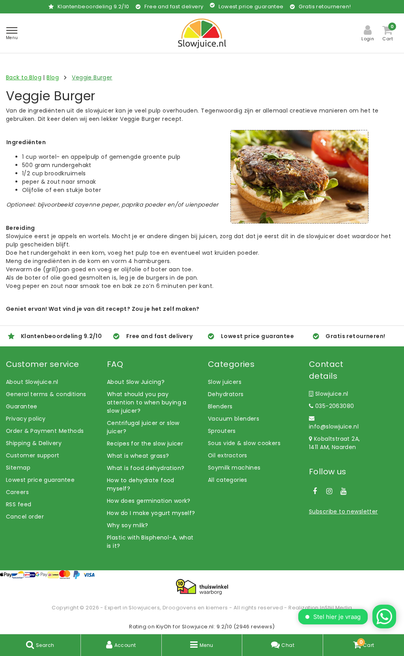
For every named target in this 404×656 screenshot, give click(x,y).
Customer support (33, 455)
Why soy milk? (127, 525)
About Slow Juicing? (136, 382)
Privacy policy (26, 419)
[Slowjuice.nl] (202, 33)
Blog (53, 77)
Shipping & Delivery (34, 443)
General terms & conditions (46, 394)
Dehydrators (226, 394)
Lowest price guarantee (40, 480)
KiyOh (164, 626)
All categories (227, 480)
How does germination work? (149, 501)
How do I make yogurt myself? (151, 513)
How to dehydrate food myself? (140, 484)
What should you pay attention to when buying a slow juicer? (147, 402)
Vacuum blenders (233, 419)
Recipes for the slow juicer (145, 443)
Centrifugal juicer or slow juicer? (143, 427)
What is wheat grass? (138, 456)
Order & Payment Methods (45, 431)
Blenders (220, 406)
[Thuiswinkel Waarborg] (202, 587)
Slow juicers (224, 382)
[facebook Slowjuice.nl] (315, 491)
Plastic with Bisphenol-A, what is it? (150, 542)
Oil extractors (227, 455)
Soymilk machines (234, 468)
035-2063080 (333, 406)
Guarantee (21, 406)
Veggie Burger (92, 77)
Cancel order (25, 517)
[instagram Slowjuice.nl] (329, 491)
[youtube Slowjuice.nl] (344, 491)
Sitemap (18, 468)
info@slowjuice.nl (334, 426)
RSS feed (18, 504)
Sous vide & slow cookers (244, 443)
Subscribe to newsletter (343, 511)
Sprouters (222, 431)
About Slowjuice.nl (32, 382)
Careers (17, 492)
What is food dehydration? (146, 468)
